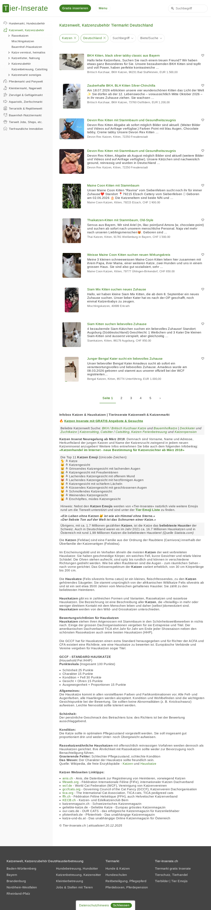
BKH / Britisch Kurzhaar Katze (124, 428)
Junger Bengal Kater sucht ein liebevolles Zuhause (125, 358)
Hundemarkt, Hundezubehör (27, 23)
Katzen (67, 38)
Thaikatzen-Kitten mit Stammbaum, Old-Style (120, 220)
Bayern (12, 875)
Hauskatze (148, 763)
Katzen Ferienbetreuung (149, 432)
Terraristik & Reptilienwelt (25, 108)
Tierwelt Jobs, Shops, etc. (26, 122)
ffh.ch (66, 796)
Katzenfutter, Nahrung (26, 58)
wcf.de (67, 785)
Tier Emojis (179, 881)
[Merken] (202, 55)
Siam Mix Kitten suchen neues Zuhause (116, 289)
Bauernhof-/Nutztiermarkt (25, 115)
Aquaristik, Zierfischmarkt (25, 101)
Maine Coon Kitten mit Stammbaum (113, 185)
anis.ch (67, 778)
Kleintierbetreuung (69, 881)
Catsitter (107, 432)
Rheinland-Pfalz (18, 893)
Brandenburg (16, 881)
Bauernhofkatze (165, 428)
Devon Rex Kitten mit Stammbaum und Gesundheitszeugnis (131, 120)
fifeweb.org (70, 782)
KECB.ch (69, 800)
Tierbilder (162, 881)
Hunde (110, 868)
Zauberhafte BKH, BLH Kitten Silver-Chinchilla (121, 85)
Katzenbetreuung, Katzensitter (78, 875)
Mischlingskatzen (23, 41)
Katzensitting (89, 432)
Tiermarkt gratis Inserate (173, 868)
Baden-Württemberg (21, 868)
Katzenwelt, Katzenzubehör (26, 30)
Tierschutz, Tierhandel (171, 875)
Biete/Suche (149, 38)
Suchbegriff (121, 38)
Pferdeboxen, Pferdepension (127, 887)
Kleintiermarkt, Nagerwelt (25, 88)
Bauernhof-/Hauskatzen (27, 46)
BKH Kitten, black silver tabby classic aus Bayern (123, 55)
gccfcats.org (71, 789)
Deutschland (92, 38)
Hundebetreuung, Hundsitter (77, 868)
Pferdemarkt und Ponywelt (26, 81)
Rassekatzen (20, 35)
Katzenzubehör (21, 63)
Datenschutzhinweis (94, 905)
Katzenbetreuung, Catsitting (29, 69)
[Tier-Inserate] (27, 8)
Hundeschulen (116, 875)
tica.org (67, 793)
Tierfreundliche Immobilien (26, 128)
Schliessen (121, 905)
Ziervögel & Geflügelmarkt (26, 95)
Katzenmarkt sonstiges (26, 75)
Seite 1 (108, 398)
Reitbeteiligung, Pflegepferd (126, 881)
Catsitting (122, 432)
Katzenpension (186, 432)
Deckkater (187, 428)
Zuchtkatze (68, 432)
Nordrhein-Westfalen (22, 887)
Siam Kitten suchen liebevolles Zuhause (117, 324)
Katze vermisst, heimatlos (28, 52)
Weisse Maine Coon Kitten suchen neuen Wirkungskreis (128, 254)
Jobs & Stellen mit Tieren (74, 887)
